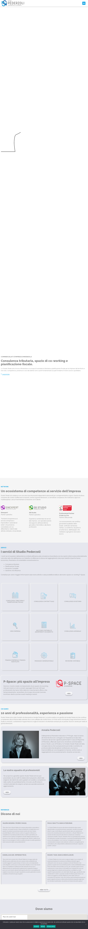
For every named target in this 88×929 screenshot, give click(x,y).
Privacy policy (51, 926)
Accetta (36, 926)
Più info (15, 603)
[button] (83, 3)
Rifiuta (43, 926)
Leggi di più (6, 374)
